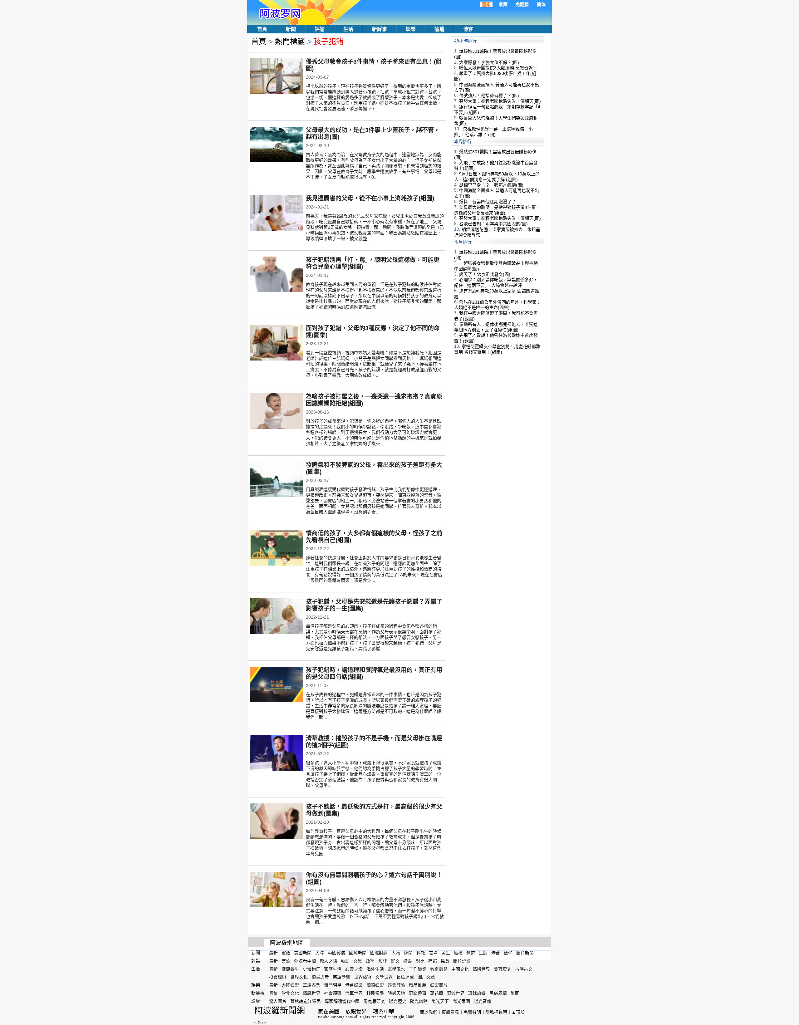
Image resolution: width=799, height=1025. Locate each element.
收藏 (503, 4)
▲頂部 (518, 1012)
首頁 (262, 29)
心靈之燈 (354, 968)
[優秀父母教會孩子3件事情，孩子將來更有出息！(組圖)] (276, 76)
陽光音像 (482, 1001)
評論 (320, 29)
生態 (483, 952)
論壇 (439, 29)
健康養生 (290, 968)
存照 (432, 961)
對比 (420, 961)
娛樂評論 (396, 985)
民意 (445, 961)
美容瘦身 (502, 968)
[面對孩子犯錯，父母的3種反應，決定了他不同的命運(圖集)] (276, 343)
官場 (433, 952)
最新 (273, 952)
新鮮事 (379, 29)
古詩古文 (523, 968)
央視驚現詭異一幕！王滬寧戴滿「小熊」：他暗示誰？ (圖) (493, 131)
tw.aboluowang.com (335, 1017)
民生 (445, 952)
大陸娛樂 (290, 985)
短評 (382, 961)
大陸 (319, 952)
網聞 (408, 952)
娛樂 (411, 29)
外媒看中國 (305, 961)
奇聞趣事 (417, 993)
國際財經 (379, 952)
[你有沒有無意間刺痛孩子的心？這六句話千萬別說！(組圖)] (276, 890)
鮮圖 (515, 993)
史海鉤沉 (311, 968)
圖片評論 (462, 961)
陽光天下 (440, 1001)
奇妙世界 (455, 993)
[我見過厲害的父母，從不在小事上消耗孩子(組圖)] (276, 213)
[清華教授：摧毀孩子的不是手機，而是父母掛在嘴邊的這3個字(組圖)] (276, 753)
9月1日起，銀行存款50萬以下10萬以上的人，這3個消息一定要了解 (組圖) (497, 176)
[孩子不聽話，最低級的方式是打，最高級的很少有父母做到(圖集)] (276, 821)
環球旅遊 (477, 993)
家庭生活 (332, 968)
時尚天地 (396, 993)
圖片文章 (426, 976)
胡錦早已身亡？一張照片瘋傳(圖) (491, 184)
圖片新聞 (525, 952)
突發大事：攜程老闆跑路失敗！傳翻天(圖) (500, 101)
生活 (348, 29)
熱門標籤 (290, 41)
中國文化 (460, 968)
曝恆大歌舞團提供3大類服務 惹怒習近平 (498, 67)
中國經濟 (336, 952)
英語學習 (341, 976)
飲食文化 (290, 993)
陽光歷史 (397, 1001)
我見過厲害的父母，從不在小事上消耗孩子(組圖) (370, 198)
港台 (495, 952)
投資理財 (278, 976)
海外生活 (375, 968)
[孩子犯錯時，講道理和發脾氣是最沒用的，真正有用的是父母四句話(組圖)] (276, 685)
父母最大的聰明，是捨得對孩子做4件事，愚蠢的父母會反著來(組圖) (497, 210)
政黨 (370, 961)
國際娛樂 (375, 985)
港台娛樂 (354, 985)
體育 (470, 952)
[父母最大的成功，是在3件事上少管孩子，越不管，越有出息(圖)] (276, 145)
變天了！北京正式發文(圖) (484, 274)
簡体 (541, 4)
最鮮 (273, 993)
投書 (407, 961)
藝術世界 (481, 968)
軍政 (286, 952)
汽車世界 (354, 993)
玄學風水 (396, 968)
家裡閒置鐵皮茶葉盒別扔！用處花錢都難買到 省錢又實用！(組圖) (497, 349)
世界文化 (299, 976)
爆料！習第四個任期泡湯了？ (487, 201)
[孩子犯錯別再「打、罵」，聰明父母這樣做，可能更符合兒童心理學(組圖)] (276, 275)
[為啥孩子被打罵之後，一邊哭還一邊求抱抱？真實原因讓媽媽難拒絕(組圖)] (276, 411)
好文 (395, 961)
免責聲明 (472, 1012)
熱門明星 (332, 985)
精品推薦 (417, 985)
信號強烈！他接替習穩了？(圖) (489, 95)
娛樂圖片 (439, 985)
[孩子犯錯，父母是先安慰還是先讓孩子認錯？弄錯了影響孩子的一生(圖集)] (276, 616)
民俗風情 (498, 993)
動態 (345, 961)
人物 (395, 952)
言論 (286, 961)
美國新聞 (302, 952)
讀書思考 (320, 976)
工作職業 (417, 968)
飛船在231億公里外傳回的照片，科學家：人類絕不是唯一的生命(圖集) (497, 304)
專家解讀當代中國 (342, 1001)
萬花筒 (436, 993)
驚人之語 (328, 961)
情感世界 (311, 993)
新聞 (291, 29)
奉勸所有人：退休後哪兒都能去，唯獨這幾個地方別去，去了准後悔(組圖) (496, 327)
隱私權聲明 (496, 1012)
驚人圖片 (278, 1001)
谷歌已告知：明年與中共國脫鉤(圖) (493, 223)
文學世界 (384, 976)
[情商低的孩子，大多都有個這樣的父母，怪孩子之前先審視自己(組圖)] (276, 548)
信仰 (508, 952)
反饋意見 (450, 1012)
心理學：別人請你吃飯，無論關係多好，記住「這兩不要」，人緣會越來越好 (496, 282)
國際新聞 (357, 952)
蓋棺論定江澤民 (305, 1001)
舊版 (486, 4)
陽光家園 (461, 1001)
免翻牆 (522, 4)
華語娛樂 (311, 985)
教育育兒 (439, 968)
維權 (458, 952)
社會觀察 (332, 993)
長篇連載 (405, 976)
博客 (468, 29)
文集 (357, 961)
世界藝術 (362, 976)
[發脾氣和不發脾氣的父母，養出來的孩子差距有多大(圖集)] (276, 480)
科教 (420, 952)
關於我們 (428, 1012)
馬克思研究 (374, 1001)
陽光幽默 (419, 1001)
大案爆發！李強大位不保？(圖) (489, 62)
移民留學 (375, 993)
